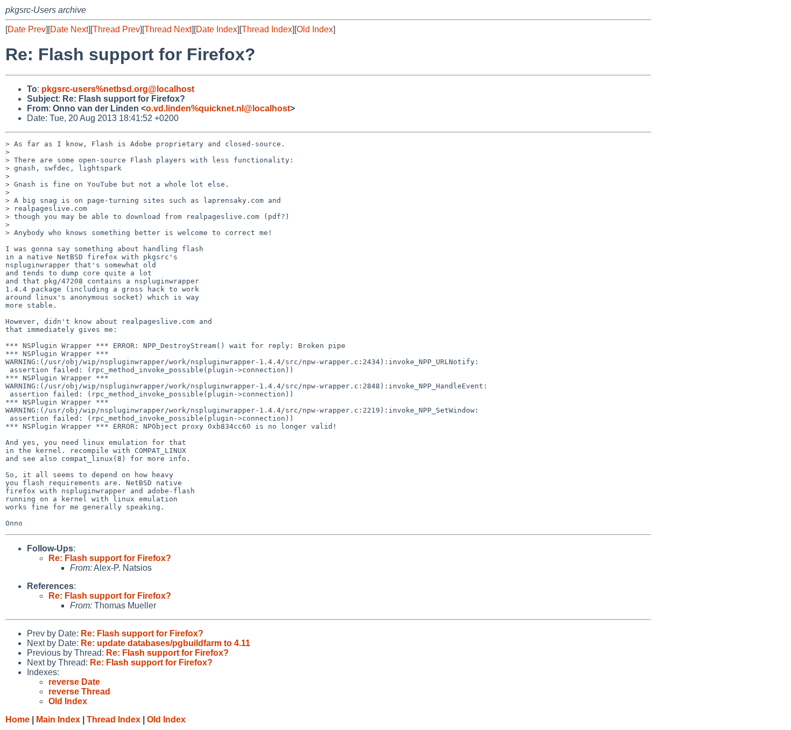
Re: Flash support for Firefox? (109, 558)
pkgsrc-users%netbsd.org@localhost (117, 89)
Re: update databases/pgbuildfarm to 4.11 (165, 643)
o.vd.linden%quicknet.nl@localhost (218, 108)
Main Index (58, 719)
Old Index (314, 29)
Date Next (69, 29)
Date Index (216, 29)
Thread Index (267, 29)
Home (17, 719)
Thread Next (168, 29)
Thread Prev (116, 29)
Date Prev (27, 29)
